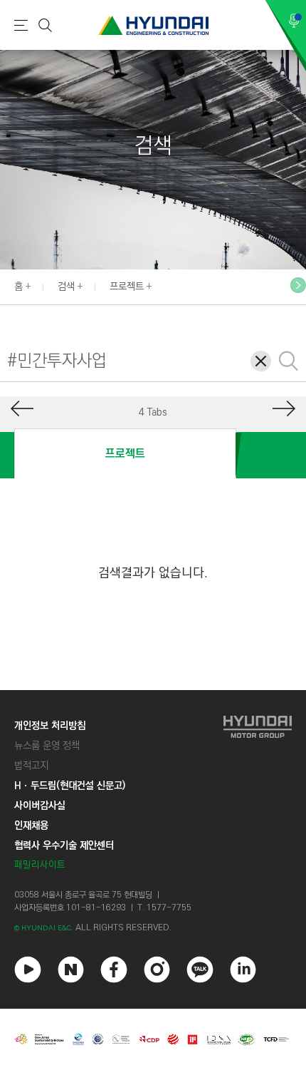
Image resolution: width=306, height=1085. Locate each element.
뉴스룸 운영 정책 (47, 746)
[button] (298, 285)
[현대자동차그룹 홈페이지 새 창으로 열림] (257, 795)
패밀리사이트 (39, 865)
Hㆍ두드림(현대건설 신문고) (69, 785)
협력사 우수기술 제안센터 (64, 845)
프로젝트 (127, 286)
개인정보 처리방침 (49, 726)
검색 (66, 286)
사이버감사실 (39, 805)
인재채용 (31, 825)
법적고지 (31, 765)
